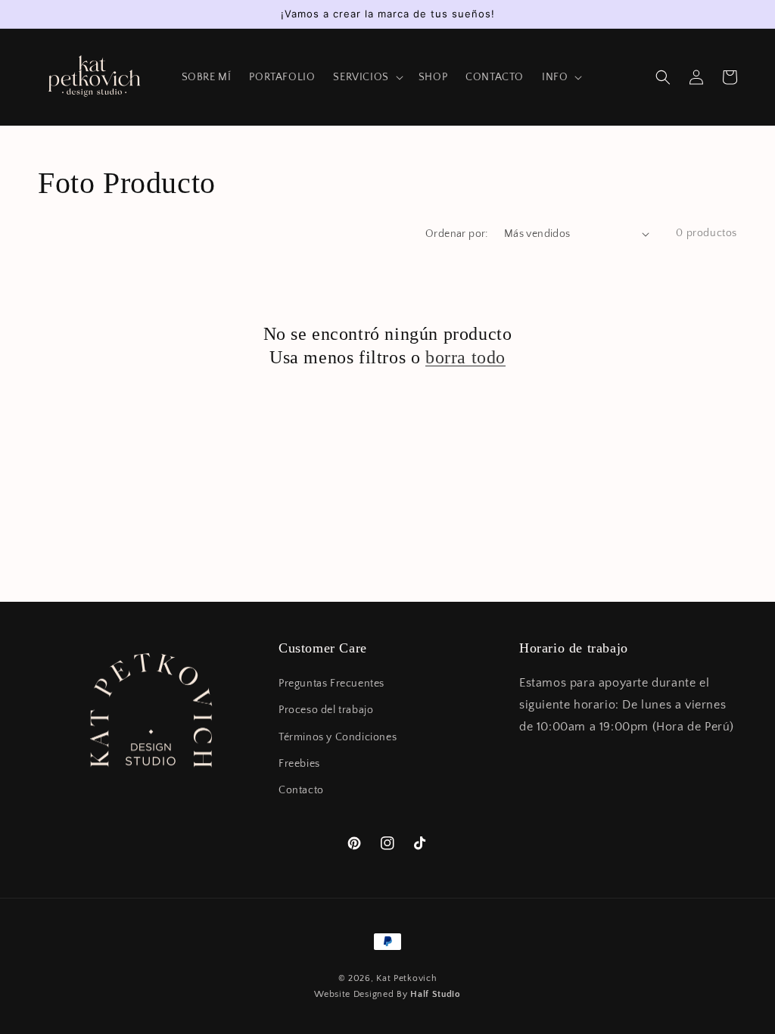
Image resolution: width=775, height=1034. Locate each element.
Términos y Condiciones (338, 737)
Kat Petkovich (406, 978)
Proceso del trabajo (326, 710)
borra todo (465, 357)
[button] (663, 77)
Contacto (301, 790)
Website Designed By (387, 994)
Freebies (299, 764)
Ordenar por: (456, 234)
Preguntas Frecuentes (331, 683)
